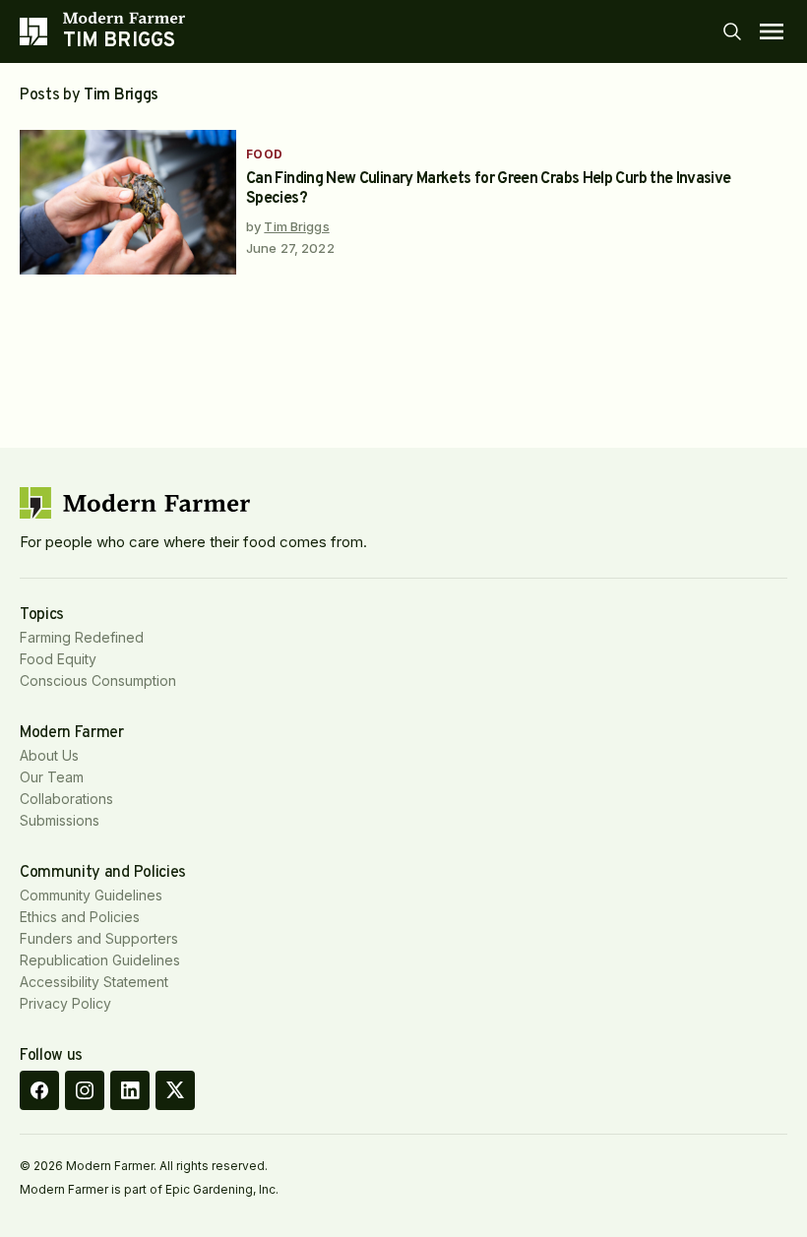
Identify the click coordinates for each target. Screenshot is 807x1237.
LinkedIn (130, 1090)
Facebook (39, 1090)
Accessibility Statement (94, 981)
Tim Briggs (296, 226)
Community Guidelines (91, 895)
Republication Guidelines (100, 960)
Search (732, 31)
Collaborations (66, 798)
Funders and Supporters (99, 938)
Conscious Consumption (98, 680)
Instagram (84, 1090)
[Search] (732, 31)
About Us (49, 755)
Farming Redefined (82, 637)
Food (264, 154)
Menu (771, 31)
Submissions (59, 820)
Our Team (52, 777)
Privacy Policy (65, 1003)
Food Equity (58, 658)
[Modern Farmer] (124, 18)
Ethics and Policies (80, 916)
